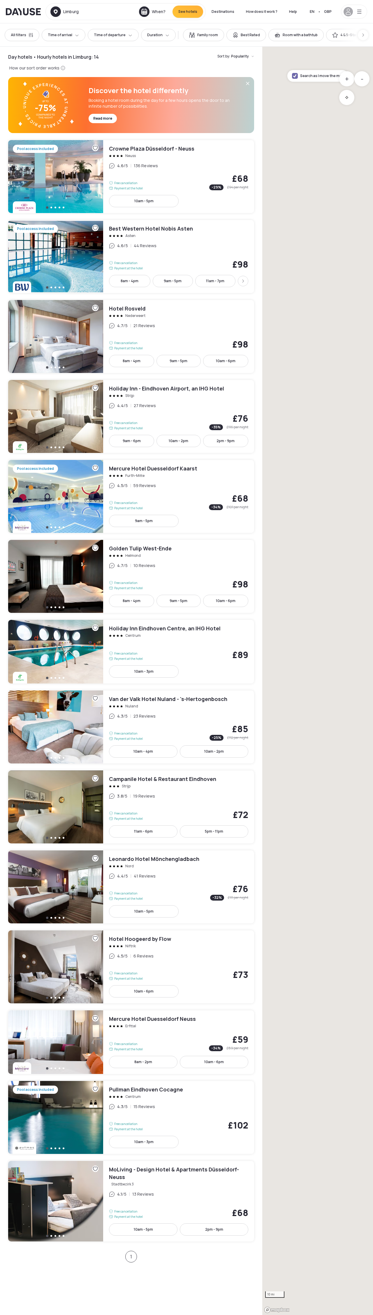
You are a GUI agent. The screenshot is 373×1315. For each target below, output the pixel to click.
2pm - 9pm (226, 440)
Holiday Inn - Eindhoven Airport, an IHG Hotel (131, 416)
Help (293, 11)
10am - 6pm (225, 360)
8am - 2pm (143, 1061)
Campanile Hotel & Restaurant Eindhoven (131, 806)
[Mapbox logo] (277, 1310)
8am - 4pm (129, 280)
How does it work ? (261, 11)
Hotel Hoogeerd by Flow (131, 966)
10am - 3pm (144, 671)
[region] (317, 681)
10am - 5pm (144, 200)
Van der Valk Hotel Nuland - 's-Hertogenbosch (131, 726)
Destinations (223, 11)
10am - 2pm (178, 440)
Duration (155, 34)
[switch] (203, 35)
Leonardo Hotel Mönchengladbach (131, 886)
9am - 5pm (173, 280)
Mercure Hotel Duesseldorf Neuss (131, 1042)
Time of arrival (60, 34)
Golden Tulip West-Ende (131, 576)
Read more (102, 118)
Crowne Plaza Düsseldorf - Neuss (131, 176)
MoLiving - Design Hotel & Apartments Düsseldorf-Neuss (131, 1201)
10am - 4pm (143, 751)
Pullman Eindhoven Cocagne (131, 1117)
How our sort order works (34, 68)
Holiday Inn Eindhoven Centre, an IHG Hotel (131, 651)
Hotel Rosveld (131, 336)
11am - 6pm (143, 831)
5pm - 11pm (214, 831)
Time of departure (110, 34)
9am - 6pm (132, 440)
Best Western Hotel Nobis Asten (131, 256)
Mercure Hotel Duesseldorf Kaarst (131, 496)
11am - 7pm (215, 280)
